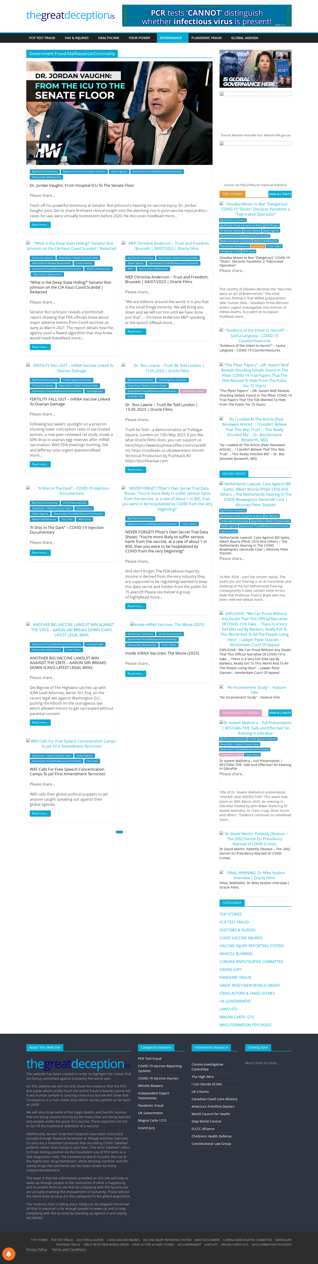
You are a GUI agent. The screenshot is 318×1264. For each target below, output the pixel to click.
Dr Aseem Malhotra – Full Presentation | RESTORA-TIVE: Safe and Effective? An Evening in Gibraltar (255, 765)
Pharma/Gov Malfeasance (46, 177)
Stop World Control (206, 1121)
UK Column (200, 1091)
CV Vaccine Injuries (42, 257)
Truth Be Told (135, 396)
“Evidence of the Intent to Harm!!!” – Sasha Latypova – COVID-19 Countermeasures (252, 347)
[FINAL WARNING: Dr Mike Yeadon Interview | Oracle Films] (254, 872)
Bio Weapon (272, 225)
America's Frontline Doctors (213, 1106)
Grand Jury (146, 1128)
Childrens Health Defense (212, 1136)
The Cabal (67, 519)
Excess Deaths (84, 263)
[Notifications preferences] (8, 1254)
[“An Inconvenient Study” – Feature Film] (254, 687)
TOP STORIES (231, 914)
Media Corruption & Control (235, 240)
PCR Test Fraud (150, 1058)
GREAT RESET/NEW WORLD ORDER (250, 985)
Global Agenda (119, 171)
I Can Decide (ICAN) (207, 1084)
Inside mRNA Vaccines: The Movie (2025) (162, 653)
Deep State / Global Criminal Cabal (78, 257)
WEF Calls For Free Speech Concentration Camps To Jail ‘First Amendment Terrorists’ (68, 771)
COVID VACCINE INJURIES (241, 937)
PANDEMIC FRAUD (235, 977)
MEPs (131, 268)
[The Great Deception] (78, 1057)
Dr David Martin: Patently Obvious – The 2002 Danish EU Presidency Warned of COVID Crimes (255, 853)
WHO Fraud (84, 519)
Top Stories (258, 246)
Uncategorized (95, 391)
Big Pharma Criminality (45, 171)
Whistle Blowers (150, 1085)
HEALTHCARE (108, 38)
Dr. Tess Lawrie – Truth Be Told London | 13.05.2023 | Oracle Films (161, 407)
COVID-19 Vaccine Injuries (158, 1078)
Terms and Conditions (69, 1249)
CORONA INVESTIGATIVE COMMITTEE (251, 961)
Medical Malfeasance (98, 268)
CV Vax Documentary (74, 502)
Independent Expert (193, 391)
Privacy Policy (36, 1249)
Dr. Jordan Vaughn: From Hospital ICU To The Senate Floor (82, 185)
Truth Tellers (189, 523)
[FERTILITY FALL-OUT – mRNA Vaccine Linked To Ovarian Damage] (71, 365)
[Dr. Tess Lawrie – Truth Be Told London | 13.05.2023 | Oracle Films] (167, 365)
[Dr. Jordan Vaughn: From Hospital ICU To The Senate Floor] (119, 64)
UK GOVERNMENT (235, 1001)
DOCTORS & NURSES (238, 930)
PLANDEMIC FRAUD (206, 38)
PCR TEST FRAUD (42, 38)
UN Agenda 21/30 (230, 251)
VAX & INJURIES (77, 38)
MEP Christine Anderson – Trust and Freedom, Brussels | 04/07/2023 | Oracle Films (167, 279)
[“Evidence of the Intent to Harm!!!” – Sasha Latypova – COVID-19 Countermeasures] (254, 330)
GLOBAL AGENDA (244, 38)
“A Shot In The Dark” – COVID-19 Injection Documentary (67, 530)
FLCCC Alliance (203, 1129)
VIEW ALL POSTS (280, 194)
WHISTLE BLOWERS (236, 953)
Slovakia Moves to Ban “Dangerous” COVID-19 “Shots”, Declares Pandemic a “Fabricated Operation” (255, 261)
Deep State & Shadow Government (51, 263)
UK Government (150, 1113)
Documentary (84, 508)
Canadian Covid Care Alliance (214, 1099)
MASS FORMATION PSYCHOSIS (245, 1024)
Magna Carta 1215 (152, 1120)
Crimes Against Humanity (77, 379)
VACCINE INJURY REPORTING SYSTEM (252, 945)
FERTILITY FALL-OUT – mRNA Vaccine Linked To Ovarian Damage (70, 401)
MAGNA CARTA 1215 (237, 1017)
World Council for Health (211, 1114)
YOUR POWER (139, 38)
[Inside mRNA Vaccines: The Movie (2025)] (167, 624)
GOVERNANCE (171, 38)
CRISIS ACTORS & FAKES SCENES (247, 993)
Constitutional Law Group (211, 1143)
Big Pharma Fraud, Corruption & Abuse (84, 171)
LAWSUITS (228, 1009)
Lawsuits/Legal (95, 644)
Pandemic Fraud (150, 1105)
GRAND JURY (231, 969)
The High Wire (203, 1076)
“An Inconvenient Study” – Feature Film (250, 697)
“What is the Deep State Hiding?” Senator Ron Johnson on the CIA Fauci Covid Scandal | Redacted (70, 287)
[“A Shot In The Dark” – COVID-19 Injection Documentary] (71, 488)
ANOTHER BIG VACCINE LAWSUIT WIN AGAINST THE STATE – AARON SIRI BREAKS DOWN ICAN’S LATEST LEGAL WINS (68, 662)
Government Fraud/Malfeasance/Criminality (157, 171)
